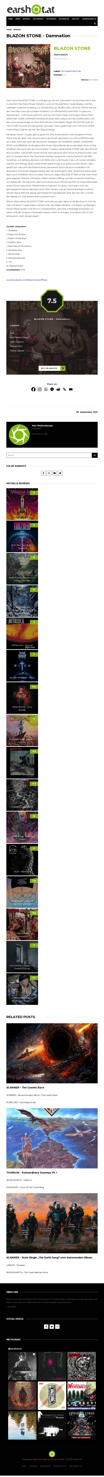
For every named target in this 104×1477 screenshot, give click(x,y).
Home (10, 19)
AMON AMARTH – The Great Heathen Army (27, 1272)
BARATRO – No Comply (22, 774)
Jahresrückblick (89, 19)
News (17, 19)
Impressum (45, 1466)
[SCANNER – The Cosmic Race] (52, 1053)
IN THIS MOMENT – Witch (22, 677)
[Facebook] (33, 389)
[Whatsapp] (46, 389)
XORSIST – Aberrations (22, 807)
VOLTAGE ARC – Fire (22, 516)
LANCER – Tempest (15, 1265)
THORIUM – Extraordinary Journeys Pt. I (31, 1172)
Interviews (51, 19)
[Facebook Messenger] (52, 389)
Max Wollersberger (42, 425)
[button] (22, 1366)
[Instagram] (39, 389)
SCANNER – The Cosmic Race (25, 1087)
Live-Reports (38, 19)
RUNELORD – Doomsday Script (21, 1102)
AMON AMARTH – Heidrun (19, 1180)
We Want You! (75, 1466)
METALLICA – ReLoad (22, 645)
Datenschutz (60, 1466)
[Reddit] (58, 389)
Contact (76, 19)
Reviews (26, 19)
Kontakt (33, 1466)
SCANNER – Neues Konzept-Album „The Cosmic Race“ (32, 1095)
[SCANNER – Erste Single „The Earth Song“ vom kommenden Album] (52, 1223)
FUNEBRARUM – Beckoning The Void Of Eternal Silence (22, 610)
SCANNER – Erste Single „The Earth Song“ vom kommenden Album (49, 1257)
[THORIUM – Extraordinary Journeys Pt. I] (52, 1138)
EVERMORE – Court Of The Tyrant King (25, 1187)
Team (24, 1466)
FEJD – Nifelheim (22, 871)
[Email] (71, 389)
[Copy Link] (64, 389)
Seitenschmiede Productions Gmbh (48, 1459)
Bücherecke (64, 19)
